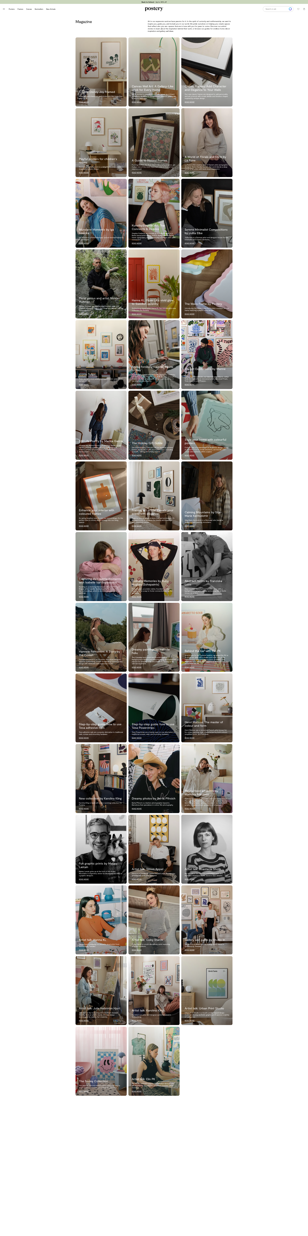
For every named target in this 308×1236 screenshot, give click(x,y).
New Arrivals (51, 9)
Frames (20, 9)
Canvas (29, 9)
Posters (12, 9)
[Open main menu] (4, 9)
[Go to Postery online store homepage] (154, 9)
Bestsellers (39, 9)
